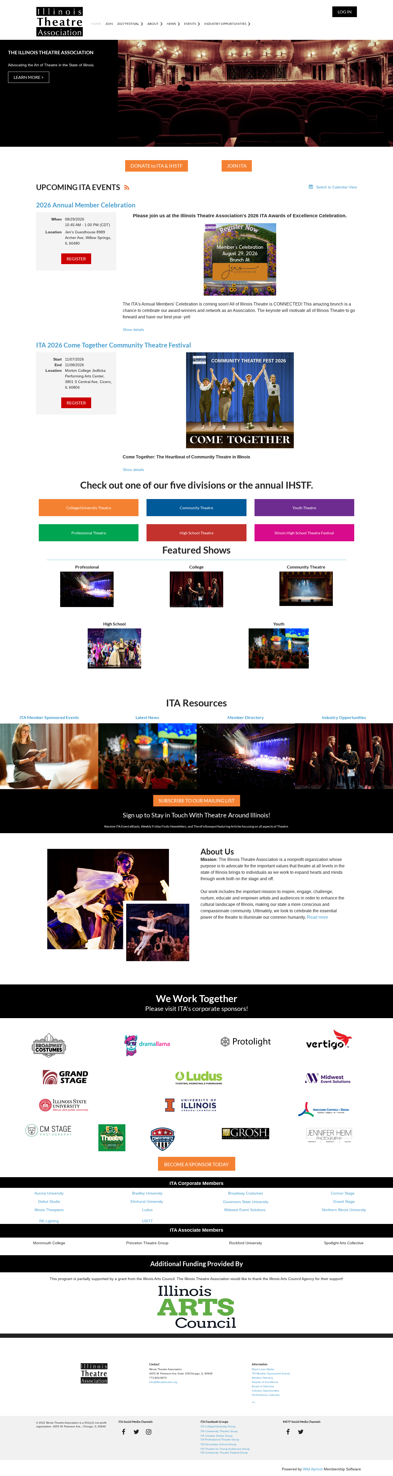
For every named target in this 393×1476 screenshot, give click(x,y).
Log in (345, 11)
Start (57, 359)
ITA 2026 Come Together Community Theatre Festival (113, 345)
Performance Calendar (266, 1394)
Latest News (147, 717)
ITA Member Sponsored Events (49, 717)
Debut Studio (49, 1201)
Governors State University (245, 1202)
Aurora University (49, 1193)
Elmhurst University (147, 1201)
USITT (147, 1221)
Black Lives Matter (263, 1369)
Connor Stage (343, 1193)
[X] (136, 1432)
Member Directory (246, 717)
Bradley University (147, 1193)
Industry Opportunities (344, 717)
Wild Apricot (313, 1469)
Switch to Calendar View (336, 187)
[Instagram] (149, 1432)
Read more (317, 917)
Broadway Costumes (245, 1193)
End (58, 365)
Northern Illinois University (344, 1210)
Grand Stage (344, 1201)
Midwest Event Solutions (244, 1210)
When (56, 219)
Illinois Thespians (49, 1210)
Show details (133, 329)
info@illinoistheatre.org (163, 1382)
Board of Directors (263, 1386)
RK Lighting (49, 1221)
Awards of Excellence (265, 1382)
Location (53, 232)
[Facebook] (124, 1432)
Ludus (147, 1210)
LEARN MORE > (29, 77)
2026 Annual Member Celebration (86, 205)
